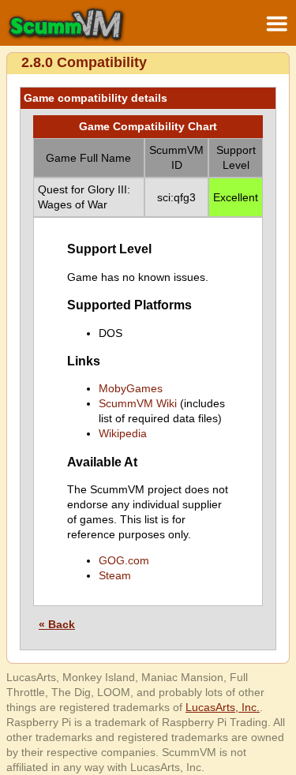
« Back (57, 624)
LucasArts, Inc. (222, 707)
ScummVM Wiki (138, 403)
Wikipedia (123, 433)
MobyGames (131, 388)
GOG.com (124, 560)
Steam (115, 575)
